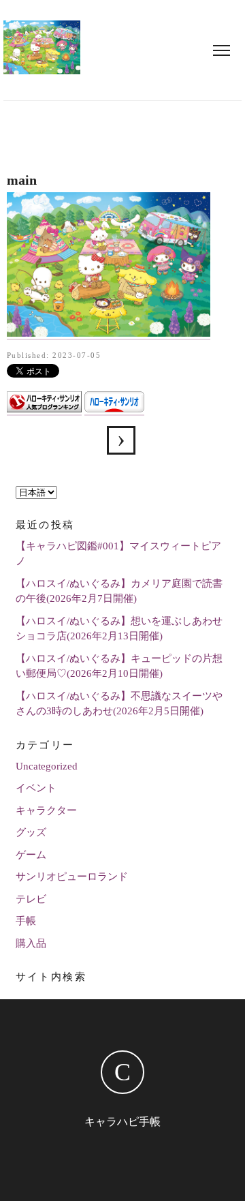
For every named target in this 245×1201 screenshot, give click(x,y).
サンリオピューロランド (72, 876)
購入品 (31, 943)
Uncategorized (47, 766)
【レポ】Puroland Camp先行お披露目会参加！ (121, 440)
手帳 (26, 920)
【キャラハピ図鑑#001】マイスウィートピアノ (118, 554)
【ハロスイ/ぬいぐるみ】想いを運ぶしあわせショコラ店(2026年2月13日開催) (119, 628)
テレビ (31, 899)
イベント (36, 787)
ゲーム (31, 854)
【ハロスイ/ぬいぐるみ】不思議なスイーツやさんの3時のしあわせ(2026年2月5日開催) (119, 703)
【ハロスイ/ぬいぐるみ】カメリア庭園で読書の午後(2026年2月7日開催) (119, 591)
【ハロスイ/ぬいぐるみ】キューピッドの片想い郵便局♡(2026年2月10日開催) (119, 666)
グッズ (31, 832)
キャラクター (46, 810)
